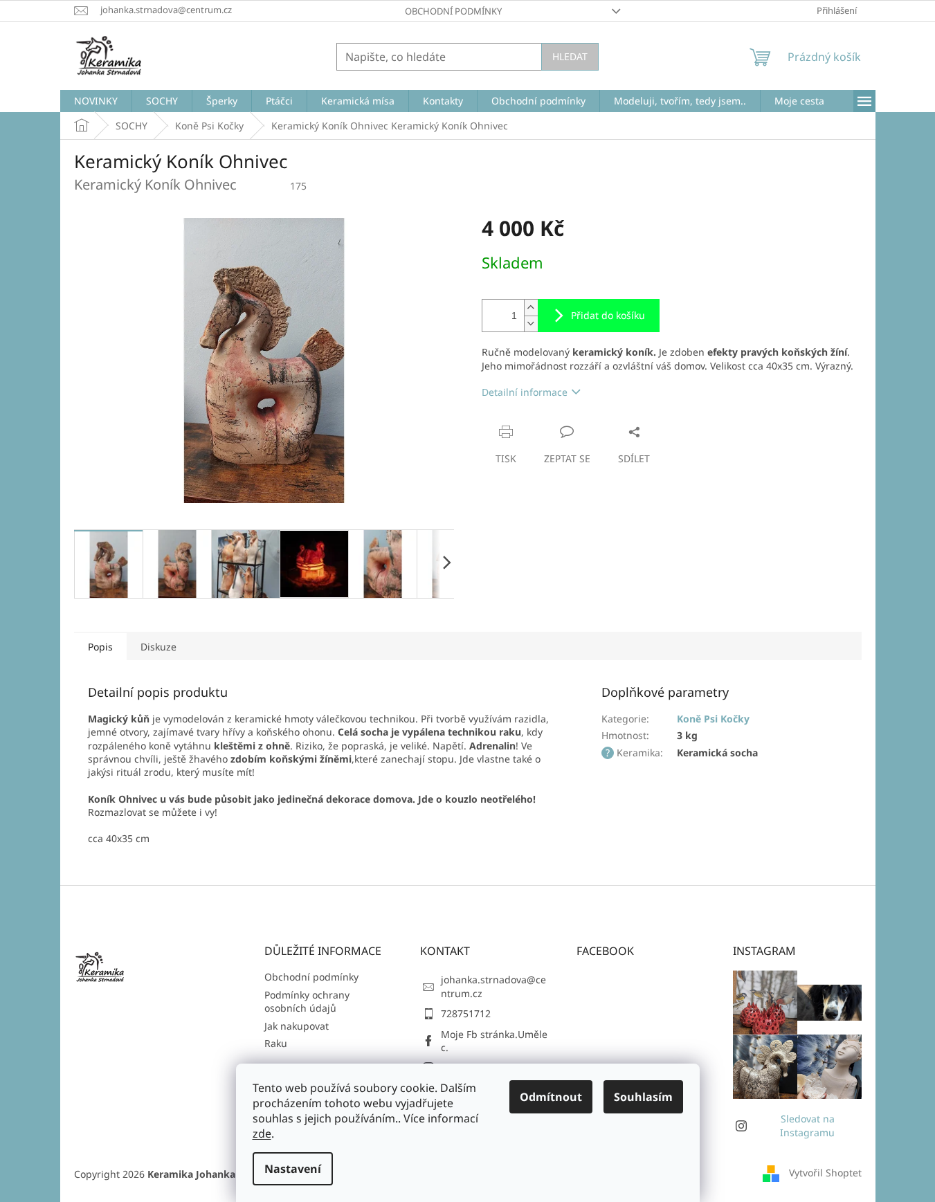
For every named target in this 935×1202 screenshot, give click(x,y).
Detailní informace (525, 392)
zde (262, 1133)
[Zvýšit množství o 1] (531, 308)
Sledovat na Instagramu (807, 1125)
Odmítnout (551, 1096)
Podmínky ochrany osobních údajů (307, 1001)
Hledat (570, 56)
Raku (275, 1043)
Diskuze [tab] (158, 646)
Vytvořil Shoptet (825, 1172)
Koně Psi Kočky (713, 718)
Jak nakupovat (296, 1025)
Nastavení (292, 1168)
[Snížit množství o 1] (531, 323)
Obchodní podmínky (453, 11)
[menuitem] (95, 101)
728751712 (466, 1013)
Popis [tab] (100, 646)
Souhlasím (643, 1096)
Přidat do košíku (608, 315)
